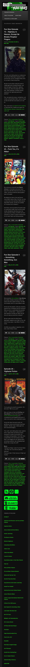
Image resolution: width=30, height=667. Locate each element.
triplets (5, 360)
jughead (10, 128)
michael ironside (16, 238)
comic (5, 470)
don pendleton (18, 472)
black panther (17, 122)
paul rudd (10, 241)
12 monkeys (21, 339)
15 (24, 369)
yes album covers (15, 362)
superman (6, 137)
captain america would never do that (16, 467)
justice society (15, 128)
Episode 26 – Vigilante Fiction (10, 370)
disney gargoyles (20, 349)
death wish (11, 230)
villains (5, 248)
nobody (20, 131)
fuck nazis (10, 233)
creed (20, 347)
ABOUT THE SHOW (8, 15)
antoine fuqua (22, 121)
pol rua (18, 476)
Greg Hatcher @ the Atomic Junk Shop (13, 582)
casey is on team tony (13, 344)
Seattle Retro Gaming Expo (10, 652)
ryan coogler (11, 134)
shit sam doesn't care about (10, 358)
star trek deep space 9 (15, 479)
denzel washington (16, 125)
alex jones (19, 340)
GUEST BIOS (18, 15)
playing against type (20, 241)
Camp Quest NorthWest (9, 545)
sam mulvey (22, 356)
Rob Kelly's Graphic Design (10, 644)
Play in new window (13, 119)
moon (21, 238)
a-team (20, 465)
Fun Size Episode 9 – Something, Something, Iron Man (12, 258)
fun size (17, 126)
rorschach (15, 478)
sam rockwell (14, 242)
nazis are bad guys (11, 239)
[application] (15, 115)
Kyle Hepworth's (12, 607)
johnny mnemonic (13, 236)
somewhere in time (8, 359)
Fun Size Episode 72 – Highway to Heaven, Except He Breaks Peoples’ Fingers (11, 34)
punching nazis (7, 242)
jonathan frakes (20, 352)
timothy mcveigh (12, 483)
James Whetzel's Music (9, 594)
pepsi (14, 241)
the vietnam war (10, 482)
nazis (5, 239)
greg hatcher (19, 473)
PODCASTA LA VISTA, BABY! (10, 18)
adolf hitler (21, 226)
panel (15, 476)
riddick (17, 356)
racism (16, 132)
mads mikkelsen (8, 238)
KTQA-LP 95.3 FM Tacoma (10, 603)
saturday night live (19, 134)
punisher (13, 356)
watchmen (6, 485)
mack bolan (11, 131)
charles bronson (8, 469)
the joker (21, 243)
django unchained (8, 232)
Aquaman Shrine (8, 526)
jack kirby (12, 235)
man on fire (12, 353)
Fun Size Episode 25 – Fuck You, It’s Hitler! (11, 149)
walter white (10, 248)
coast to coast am (10, 346)
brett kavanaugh (14, 124)
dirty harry (12, 472)
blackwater (23, 122)
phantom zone (7, 356)
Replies (22, 362)
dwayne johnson (11, 126)
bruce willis (18, 228)
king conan (6, 353)
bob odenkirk (7, 124)
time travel (21, 359)
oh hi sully (18, 239)
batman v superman (16, 342)
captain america (11, 343)
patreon (6, 132)
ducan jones (15, 232)
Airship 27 (6, 517)
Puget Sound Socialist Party (10, 633)
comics (16, 346)
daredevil (9, 125)
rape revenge (22, 132)
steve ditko (16, 243)
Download (20, 119)
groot (16, 350)
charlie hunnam (11, 229)
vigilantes (11, 138)
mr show (16, 131)
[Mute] (19, 115)
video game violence (14, 246)
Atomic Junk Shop (8, 533)
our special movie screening (19, 105)
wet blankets (16, 138)
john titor (14, 352)
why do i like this (13, 485)
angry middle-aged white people (18, 466)
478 (5, 340)
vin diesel (18, 360)
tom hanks (6, 246)
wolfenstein (16, 248)
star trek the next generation (16, 135)
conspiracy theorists (13, 347)
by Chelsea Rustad (12, 590)
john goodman (18, 235)
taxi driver (22, 479)
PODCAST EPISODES (9, 12)
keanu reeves (16, 475)
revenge (6, 134)
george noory (11, 350)
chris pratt (20, 344)
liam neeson (12, 129)
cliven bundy (22, 469)
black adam (10, 122)
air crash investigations (11, 340)
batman (6, 122)
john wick (10, 475)
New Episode (11, 121)
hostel (19, 233)
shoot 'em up (20, 358)
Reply (21, 248)
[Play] (6, 115)
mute (24, 238)
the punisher (16, 359)
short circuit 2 (21, 242)
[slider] (23, 114)
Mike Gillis (6, 43)
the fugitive (18, 137)
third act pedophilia (19, 245)
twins (9, 360)
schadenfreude (21, 478)
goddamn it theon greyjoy (10, 473)
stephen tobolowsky (8, 243)
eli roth (20, 232)
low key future (20, 236)
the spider (11, 481)
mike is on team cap (13, 355)
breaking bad (12, 228)
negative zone (21, 355)
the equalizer (12, 137)
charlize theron (18, 229)
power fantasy (11, 132)
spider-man (6, 135)
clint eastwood (15, 469)
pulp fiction (23, 476)
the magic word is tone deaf (14, 244)
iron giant (10, 352)
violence (23, 483)
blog (11, 415)
